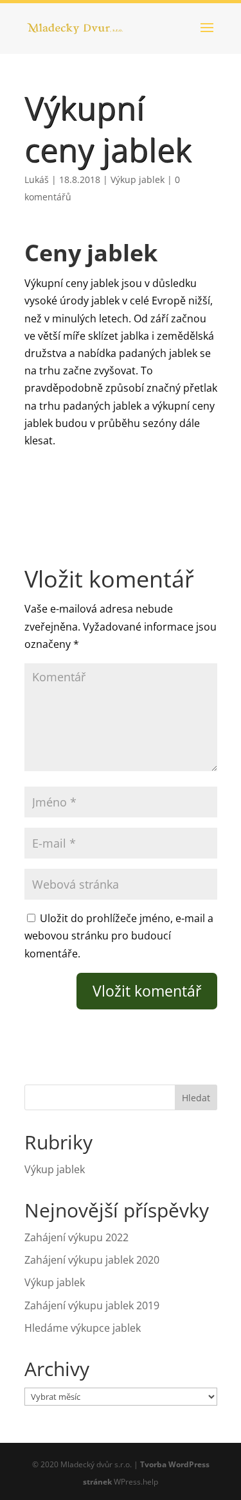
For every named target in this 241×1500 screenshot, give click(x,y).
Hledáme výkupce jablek (82, 1328)
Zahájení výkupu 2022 (76, 1237)
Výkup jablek (138, 179)
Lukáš (36, 179)
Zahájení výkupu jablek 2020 (91, 1260)
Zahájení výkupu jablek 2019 (91, 1305)
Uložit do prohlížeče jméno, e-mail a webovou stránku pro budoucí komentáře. (118, 935)
